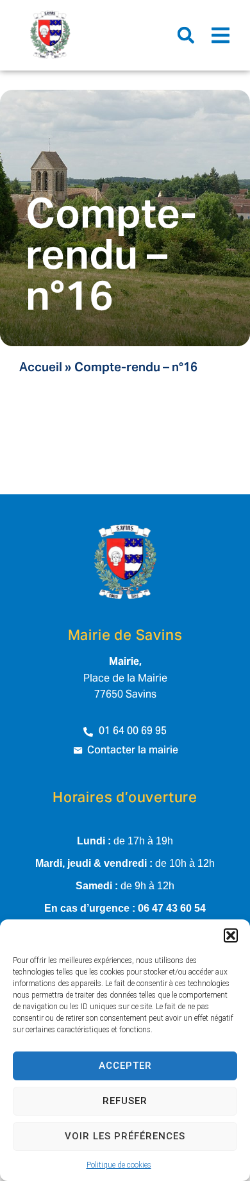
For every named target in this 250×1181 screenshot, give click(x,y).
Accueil (40, 368)
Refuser (125, 1101)
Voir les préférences (125, 1136)
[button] (230, 935)
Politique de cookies (119, 1164)
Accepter (125, 1065)
